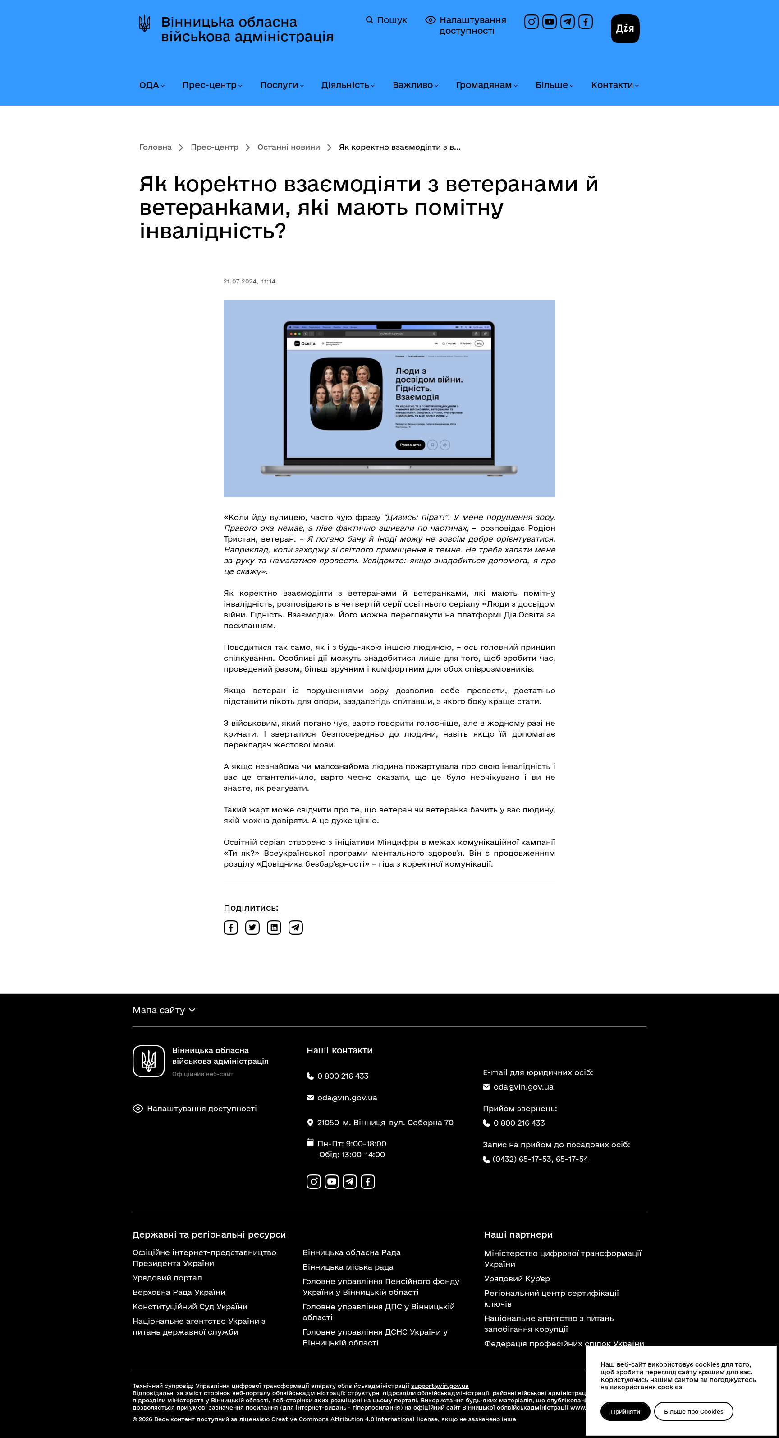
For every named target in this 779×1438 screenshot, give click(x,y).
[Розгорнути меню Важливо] (436, 86)
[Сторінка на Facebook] (585, 21)
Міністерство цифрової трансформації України (563, 1258)
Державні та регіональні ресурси (209, 1234)
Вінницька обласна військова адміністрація (247, 28)
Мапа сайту (159, 1010)
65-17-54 (572, 1159)
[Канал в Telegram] (567, 21)
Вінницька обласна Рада (351, 1252)
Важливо (413, 85)
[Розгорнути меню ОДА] (162, 86)
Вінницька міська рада (348, 1266)
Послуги (279, 85)
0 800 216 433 (519, 1122)
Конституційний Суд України (190, 1306)
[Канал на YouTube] (549, 21)
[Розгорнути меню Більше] (571, 86)
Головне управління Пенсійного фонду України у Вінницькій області (380, 1286)
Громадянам (484, 85)
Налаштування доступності (473, 25)
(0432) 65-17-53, (523, 1159)
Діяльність (345, 85)
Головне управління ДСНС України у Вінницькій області (375, 1337)
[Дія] (625, 28)
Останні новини (288, 147)
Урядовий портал (167, 1277)
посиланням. (249, 625)
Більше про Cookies (694, 1411)
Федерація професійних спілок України (564, 1343)
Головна (155, 147)
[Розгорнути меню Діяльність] (372, 86)
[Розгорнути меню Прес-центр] (240, 86)
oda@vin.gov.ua (524, 1086)
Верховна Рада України (179, 1292)
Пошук (392, 20)
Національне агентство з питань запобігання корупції (549, 1323)
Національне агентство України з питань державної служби (199, 1326)
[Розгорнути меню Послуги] (301, 86)
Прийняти (625, 1411)
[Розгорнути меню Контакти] (636, 86)
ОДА (149, 85)
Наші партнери (518, 1234)
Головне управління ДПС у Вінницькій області (378, 1312)
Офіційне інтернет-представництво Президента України (204, 1257)
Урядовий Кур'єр (517, 1278)
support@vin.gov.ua (440, 1385)
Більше (552, 85)
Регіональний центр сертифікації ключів (551, 1298)
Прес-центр (209, 85)
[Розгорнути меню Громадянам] (515, 86)
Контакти (612, 85)
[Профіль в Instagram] (531, 21)
